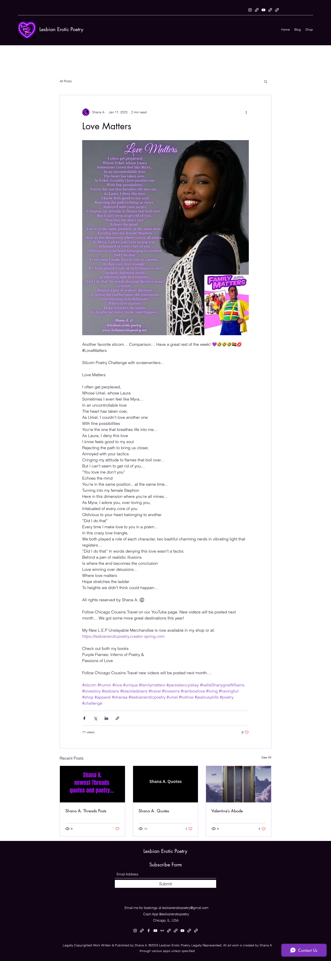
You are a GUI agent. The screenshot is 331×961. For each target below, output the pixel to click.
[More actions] (246, 112)
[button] (265, 81)
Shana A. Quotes (153, 810)
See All (266, 757)
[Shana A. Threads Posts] (92, 784)
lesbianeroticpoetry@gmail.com (185, 908)
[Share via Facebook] (84, 718)
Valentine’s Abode (227, 810)
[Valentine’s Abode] (238, 784)
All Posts (66, 81)
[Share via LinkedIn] (106, 718)
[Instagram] (250, 10)
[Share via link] (117, 718)
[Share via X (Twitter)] (95, 718)
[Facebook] (148, 930)
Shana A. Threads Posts (85, 810)
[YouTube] (263, 10)
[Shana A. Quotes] (165, 784)
